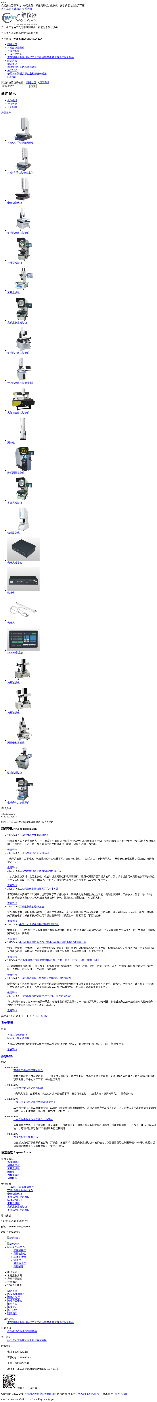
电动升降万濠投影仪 (18, 802)
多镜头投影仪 (14, 502)
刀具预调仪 (58, 57)
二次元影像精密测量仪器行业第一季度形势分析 (45, 996)
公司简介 (12, 73)
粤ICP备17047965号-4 (89, 1393)
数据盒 (11, 592)
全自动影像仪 (14, 202)
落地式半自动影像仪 (18, 352)
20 (5, 1016)
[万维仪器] (19, 25)
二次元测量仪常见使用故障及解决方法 (40, 871)
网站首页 (12, 44)
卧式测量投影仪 (16, 472)
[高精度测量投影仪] (23, 320)
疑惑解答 (32, 67)
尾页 (46, 1016)
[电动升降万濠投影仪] (23, 800)
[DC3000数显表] (23, 650)
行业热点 (22, 67)
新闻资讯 (12, 64)
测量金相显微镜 (16, 742)
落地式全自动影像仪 (18, 232)
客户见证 (6, 8)
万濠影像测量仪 (16, 47)
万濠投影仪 (13, 51)
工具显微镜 (38, 57)
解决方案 (12, 60)
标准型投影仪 (14, 262)
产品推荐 (6, 112)
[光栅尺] (23, 620)
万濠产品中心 (14, 54)
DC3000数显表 (15, 652)
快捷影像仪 (13, 532)
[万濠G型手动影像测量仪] (23, 140)
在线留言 (16, 8)
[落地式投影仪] (23, 770)
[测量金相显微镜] (23, 740)
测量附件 (69, 57)
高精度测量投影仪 (17, 322)
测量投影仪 (26, 57)
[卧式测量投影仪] (23, 470)
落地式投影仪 (14, 772)
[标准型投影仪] (23, 260)
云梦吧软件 (121, 1393)
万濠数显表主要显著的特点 (34, 835)
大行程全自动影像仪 (18, 412)
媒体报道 (12, 67)
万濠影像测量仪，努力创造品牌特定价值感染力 (45, 978)
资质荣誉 (22, 73)
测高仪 (48, 57)
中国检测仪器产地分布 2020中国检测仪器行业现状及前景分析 (52, 942)
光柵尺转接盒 (14, 562)
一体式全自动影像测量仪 (20, 382)
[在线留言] (13, 1244)
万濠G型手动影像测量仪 (20, 142)
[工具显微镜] (23, 290)
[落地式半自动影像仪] (23, 350)
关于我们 (12, 70)
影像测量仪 (13, 57)
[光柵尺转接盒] (23, 560)
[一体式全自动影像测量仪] (23, 380)
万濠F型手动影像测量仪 (20, 172)
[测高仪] (23, 440)
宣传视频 (42, 73)
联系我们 (27, 8)
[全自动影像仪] (23, 200)
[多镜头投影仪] (23, 500)
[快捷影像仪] (23, 530)
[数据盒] (23, 590)
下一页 (39, 1016)
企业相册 (32, 73)
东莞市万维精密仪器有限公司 (41, 1393)
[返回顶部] (13, 1238)
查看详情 (12, 849)
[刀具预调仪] (23, 680)
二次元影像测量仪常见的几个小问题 (39, 888)
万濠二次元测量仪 (17, 1035)
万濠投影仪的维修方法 (31, 906)
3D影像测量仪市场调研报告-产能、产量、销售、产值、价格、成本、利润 (59, 960)
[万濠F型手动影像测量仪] (23, 170)
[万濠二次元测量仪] (18, 1038)
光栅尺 (11, 622)
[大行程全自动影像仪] (23, 410)
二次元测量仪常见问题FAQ (34, 853)
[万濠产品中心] (16, 1247)
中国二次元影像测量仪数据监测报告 (39, 924)
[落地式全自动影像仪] (23, 230)
